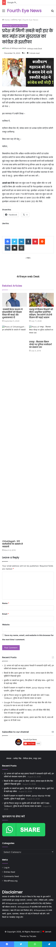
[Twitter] (14, 241)
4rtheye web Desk (34, 48)
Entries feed (9, 872)
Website (6, 624)
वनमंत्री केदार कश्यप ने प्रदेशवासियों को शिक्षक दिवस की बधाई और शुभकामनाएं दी (12, 313)
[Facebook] (7, 241)
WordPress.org (10, 881)
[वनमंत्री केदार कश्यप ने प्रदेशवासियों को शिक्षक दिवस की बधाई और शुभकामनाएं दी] (14, 300)
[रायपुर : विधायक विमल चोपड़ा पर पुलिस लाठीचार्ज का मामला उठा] (41, 332)
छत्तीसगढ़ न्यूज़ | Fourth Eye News (24, 20)
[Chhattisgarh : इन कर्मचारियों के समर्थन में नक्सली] (14, 432)
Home (7, 20)
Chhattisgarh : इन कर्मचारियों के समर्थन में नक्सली (12, 544)
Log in (6, 867)
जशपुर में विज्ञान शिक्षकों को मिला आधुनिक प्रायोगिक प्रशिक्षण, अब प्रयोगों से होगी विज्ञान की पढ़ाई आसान (41, 313)
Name (5, 603)
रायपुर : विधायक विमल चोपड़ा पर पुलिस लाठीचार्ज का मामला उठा (40, 344)
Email (5, 614)
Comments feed (11, 876)
